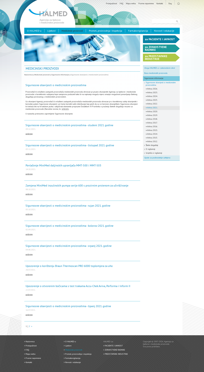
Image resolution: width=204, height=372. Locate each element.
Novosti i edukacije (164, 30)
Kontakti (160, 3)
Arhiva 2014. (152, 134)
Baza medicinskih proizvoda (155, 73)
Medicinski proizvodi (72, 30)
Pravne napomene (146, 3)
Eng (170, 3)
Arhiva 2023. (152, 100)
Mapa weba (131, 3)
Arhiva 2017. (152, 122)
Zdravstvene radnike (115, 350)
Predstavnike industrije (116, 354)
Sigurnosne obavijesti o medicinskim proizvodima (89, 75)
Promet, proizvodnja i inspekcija (105, 30)
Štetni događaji (152, 145)
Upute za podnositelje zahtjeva (157, 157)
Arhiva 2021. (152, 107)
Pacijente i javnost (114, 345)
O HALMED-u (34, 30)
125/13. (65, 109)
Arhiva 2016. (152, 126)
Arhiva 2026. (152, 88)
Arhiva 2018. (152, 119)
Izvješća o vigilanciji (154, 153)
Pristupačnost (111, 3)
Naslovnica (28, 75)
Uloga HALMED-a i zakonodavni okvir (159, 68)
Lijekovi (51, 30)
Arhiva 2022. (152, 103)
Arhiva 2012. (152, 141)
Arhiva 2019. (152, 115)
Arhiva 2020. (152, 111)
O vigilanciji (150, 149)
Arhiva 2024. (152, 96)
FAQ (121, 3)
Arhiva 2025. (152, 92)
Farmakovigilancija (138, 30)
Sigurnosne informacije (60, 75)
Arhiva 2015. (152, 130)
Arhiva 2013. (152, 137)
